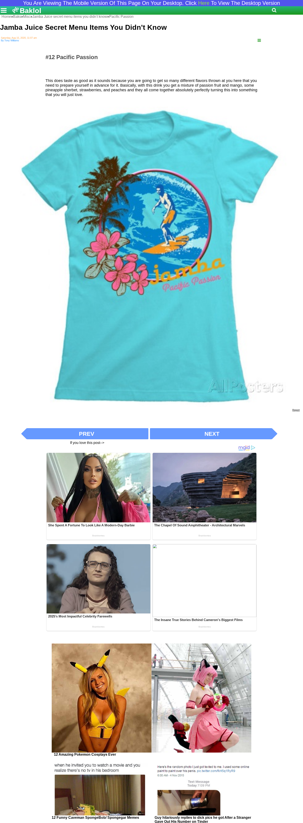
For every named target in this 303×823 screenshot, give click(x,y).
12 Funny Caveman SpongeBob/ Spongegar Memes (95, 817)
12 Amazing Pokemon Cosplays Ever (85, 754)
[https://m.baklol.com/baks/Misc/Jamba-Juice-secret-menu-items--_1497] (259, 40)
